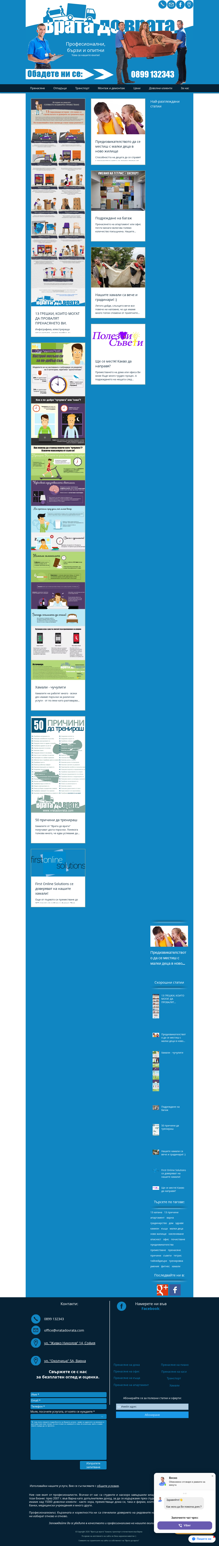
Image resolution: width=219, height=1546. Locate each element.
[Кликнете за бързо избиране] (162, 4)
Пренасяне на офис (127, 1371)
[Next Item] (182, 936)
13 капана (156, 1212)
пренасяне (174, 1250)
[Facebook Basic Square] (175, 1290)
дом (171, 1223)
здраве (179, 1223)
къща (164, 1228)
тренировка (176, 1260)
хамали (176, 1266)
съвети (167, 1255)
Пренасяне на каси (174, 1371)
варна (170, 1217)
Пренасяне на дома (127, 1365)
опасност (155, 1239)
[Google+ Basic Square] (162, 1290)
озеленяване (176, 1233)
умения (154, 1266)
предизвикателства (161, 1244)
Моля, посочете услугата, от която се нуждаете (61, 1411)
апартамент (157, 1217)
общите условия (108, 1486)
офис (166, 1239)
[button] (60, 88)
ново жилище (158, 1233)
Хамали (174, 1385)
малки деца (176, 1228)
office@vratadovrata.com (64, 1330)
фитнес (165, 1266)
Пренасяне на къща (127, 1378)
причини (155, 1255)
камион (154, 1228)
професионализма (118, 1523)
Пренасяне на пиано (175, 1365)
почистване (178, 1239)
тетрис (178, 1255)
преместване (158, 1250)
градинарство (158, 1223)
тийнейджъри (158, 1260)
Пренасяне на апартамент (131, 1385)
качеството (96, 1523)
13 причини (171, 1212)
